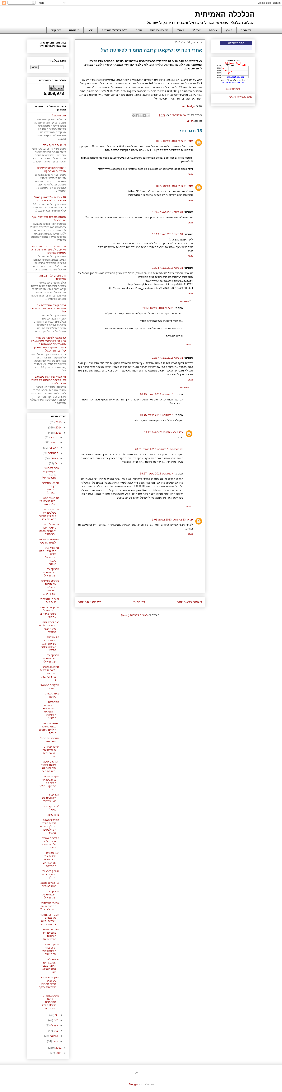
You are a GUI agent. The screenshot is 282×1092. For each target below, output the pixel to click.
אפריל (54, 1025)
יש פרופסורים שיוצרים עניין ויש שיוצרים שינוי (50, 751)
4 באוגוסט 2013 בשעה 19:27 (157, 473)
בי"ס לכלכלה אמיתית (115, 30)
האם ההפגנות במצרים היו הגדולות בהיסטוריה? (51, 934)
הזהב (139, 30)
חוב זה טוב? (59, 115)
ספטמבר (53, 453)
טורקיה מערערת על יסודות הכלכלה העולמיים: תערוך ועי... (50, 587)
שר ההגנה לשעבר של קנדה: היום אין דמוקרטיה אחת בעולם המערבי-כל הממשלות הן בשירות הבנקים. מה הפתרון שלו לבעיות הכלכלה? (48, 344)
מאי (55, 1020)
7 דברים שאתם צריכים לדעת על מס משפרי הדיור (49, 843)
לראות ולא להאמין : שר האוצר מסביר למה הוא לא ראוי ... (50, 966)
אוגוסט (54, 458)
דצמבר (54, 437)
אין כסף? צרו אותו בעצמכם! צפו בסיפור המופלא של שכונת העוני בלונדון (48, 380)
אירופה (213, 30)
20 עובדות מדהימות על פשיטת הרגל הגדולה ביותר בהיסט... (50, 643)
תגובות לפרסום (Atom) (134, 615)
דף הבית (246, 30)
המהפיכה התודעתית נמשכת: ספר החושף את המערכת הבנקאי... (50, 710)
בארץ (229, 30)
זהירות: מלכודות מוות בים (49, 600)
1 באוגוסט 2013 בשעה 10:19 (157, 394)
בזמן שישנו (53, 814)
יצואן (190, 519)
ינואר (55, 1041)
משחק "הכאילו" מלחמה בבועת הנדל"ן (49, 874)
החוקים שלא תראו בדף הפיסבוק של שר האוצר (50, 949)
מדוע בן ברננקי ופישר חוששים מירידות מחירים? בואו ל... (49, 673)
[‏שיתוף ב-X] (141, 115)
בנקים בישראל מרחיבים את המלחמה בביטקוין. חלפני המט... (49, 783)
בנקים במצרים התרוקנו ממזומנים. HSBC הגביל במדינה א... (50, 1002)
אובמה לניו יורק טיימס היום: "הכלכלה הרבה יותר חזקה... (49, 529)
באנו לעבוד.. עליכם (52, 695)
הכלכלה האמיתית (225, 14)
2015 (58, 422)
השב (190, 174)
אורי (190, 140)
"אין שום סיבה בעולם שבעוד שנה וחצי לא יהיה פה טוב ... (49, 766)
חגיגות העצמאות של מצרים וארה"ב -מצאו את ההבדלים (49, 919)
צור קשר (56, 30)
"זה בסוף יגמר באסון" (51, 808)
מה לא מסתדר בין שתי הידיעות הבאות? (50, 487)
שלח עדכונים (233, 88)
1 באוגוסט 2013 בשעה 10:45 (157, 415)
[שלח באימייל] (148, 115)
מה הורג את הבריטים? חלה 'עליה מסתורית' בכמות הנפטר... (49, 555)
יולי (56, 463)
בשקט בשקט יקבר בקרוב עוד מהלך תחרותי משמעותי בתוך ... (49, 984)
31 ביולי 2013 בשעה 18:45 (167, 211)
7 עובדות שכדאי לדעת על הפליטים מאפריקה (51, 169)
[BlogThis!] (144, 115)
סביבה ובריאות (159, 30)
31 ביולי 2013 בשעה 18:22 (171, 185)
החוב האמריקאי (236, 43)
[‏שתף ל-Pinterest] (133, 115)
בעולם (180, 30)
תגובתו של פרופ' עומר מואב (49, 740)
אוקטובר (53, 447)
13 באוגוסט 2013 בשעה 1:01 (169, 519)
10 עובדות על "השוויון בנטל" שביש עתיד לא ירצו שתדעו (50, 199)
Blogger (133, 1084)
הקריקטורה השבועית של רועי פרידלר (50, 572)
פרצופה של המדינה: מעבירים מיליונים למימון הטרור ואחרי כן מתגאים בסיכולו (48, 249)
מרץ (55, 1030)
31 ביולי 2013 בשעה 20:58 (158, 308)
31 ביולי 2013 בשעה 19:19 (167, 234)
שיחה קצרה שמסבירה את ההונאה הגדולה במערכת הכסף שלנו (48, 308)
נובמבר (53, 442)
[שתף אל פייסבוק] (137, 115)
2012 (58, 1047)
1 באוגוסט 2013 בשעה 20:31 (152, 449)
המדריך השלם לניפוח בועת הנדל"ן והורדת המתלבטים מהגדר (49, 826)
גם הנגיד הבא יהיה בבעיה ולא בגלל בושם (49, 501)
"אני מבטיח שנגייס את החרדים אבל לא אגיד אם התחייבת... (50, 859)
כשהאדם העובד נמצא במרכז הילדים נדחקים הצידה (49, 728)
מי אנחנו (74, 30)
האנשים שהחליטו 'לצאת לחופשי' (49, 541)
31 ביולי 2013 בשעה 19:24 (167, 267)
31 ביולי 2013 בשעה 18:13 (171, 140)
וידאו (90, 30)
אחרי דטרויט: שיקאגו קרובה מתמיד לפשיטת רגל (50, 472)
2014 (58, 427)
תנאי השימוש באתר (240, 97)
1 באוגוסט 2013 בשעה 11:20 (161, 432)
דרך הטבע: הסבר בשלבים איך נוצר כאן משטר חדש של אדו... (49, 514)
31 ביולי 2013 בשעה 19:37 (167, 357)
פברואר (53, 1035)
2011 (58, 1052)
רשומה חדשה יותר (189, 602)
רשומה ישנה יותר (89, 602)
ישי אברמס (176, 449)
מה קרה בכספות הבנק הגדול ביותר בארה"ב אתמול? (49, 612)
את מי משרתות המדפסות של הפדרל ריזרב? (49, 906)
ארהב (190, 120)
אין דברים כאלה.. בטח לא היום (49, 884)
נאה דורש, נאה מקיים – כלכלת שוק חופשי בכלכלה (49, 627)
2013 (58, 432)
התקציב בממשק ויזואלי (49, 687)
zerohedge (188, 106)
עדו (181, 432)
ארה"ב (196, 30)
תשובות (184, 301)
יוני (56, 1014)
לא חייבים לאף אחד (54, 145)
